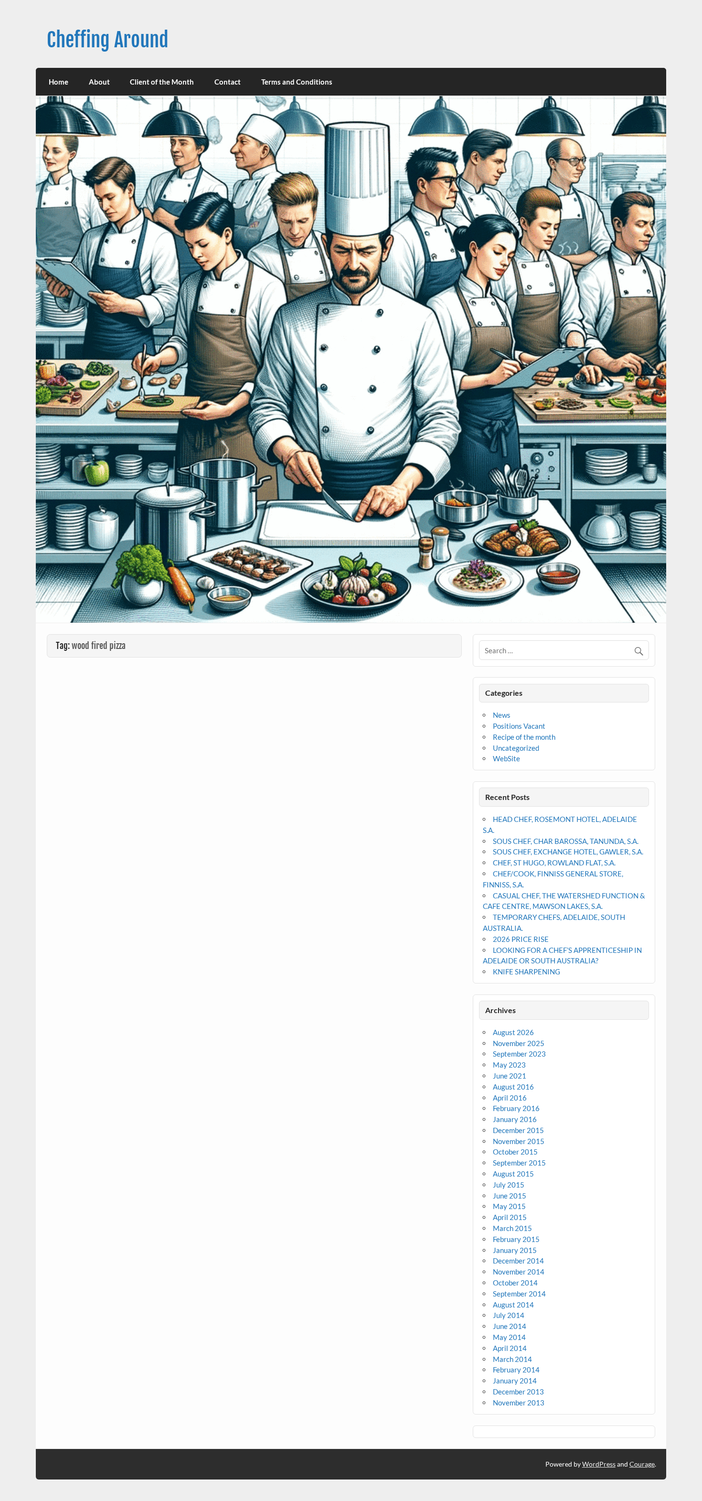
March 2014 (512, 1359)
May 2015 (509, 1206)
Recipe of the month (524, 737)
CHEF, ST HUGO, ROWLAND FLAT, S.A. (554, 862)
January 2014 (515, 1380)
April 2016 (510, 1097)
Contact (227, 81)
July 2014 (508, 1315)
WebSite (506, 758)
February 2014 (516, 1369)
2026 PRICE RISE (521, 939)
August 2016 (513, 1086)
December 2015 (518, 1130)
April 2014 (510, 1348)
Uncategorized (516, 748)
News (502, 715)
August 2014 (513, 1304)
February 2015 (516, 1239)
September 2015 (519, 1162)
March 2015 (512, 1228)
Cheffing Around (108, 40)
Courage (642, 1464)
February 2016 (516, 1108)
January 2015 (515, 1250)
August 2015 (513, 1173)
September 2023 (519, 1053)
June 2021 (509, 1075)
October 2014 (515, 1282)
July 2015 (508, 1184)
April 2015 (510, 1217)
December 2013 (518, 1391)
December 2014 (518, 1260)
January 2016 (515, 1119)
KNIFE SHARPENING (526, 971)
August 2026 (513, 1032)
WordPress (599, 1464)
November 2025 (518, 1043)
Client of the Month (162, 81)
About (99, 81)
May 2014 (509, 1337)
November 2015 (518, 1141)
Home (58, 81)
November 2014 (518, 1271)
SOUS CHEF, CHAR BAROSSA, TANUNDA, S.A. (565, 841)
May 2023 (509, 1064)
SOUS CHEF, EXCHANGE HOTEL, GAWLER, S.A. (568, 851)
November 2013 (518, 1402)
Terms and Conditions (296, 81)
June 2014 (509, 1326)
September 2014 (519, 1293)
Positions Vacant (519, 726)
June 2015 (509, 1195)
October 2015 (515, 1151)
